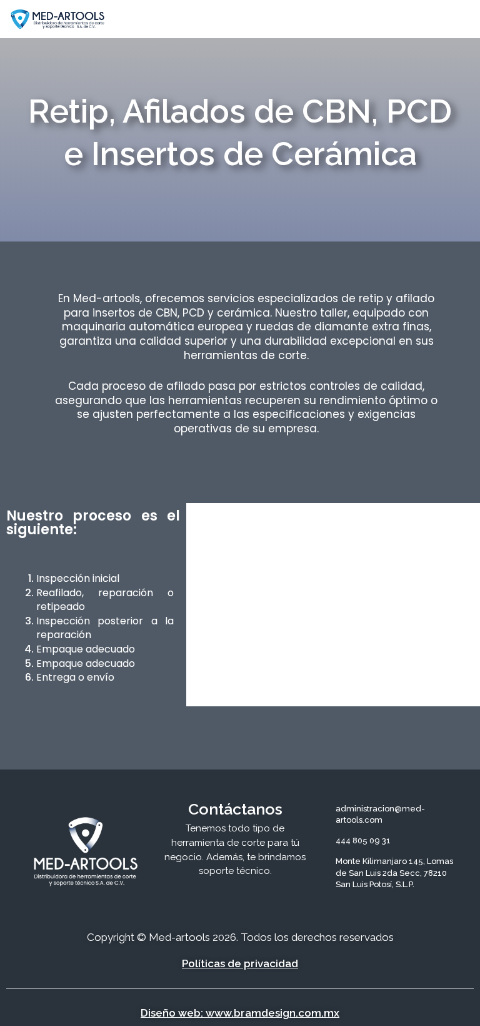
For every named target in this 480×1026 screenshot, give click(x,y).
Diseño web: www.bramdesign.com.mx (240, 1013)
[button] (351, 19)
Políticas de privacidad (240, 963)
